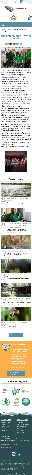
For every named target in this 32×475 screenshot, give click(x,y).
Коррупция (4, 430)
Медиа (3, 428)
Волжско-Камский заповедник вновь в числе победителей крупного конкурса (19, 225)
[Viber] (14, 44)
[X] (11, 44)
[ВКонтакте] (6, 44)
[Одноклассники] (9, 44)
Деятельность (5, 427)
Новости (9, 29)
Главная (3, 29)
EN (18, 2)
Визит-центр (20, 432)
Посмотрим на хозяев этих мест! (17, 200)
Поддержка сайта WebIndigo (16, 474)
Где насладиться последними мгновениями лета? (19, 299)
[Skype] (18, 44)
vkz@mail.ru (7, 447)
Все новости (17, 335)
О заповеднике (5, 423)
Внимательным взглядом (17, 251)
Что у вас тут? (12, 275)
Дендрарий (20, 423)
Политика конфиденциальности (8, 469)
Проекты (3, 425)
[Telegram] (21, 44)
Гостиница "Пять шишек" (22, 427)
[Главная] (16, 9)
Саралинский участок (23, 425)
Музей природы (21, 430)
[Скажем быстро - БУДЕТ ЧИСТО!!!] (16, 161)
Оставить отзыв (15, 373)
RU (15, 2)
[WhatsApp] (16, 44)
